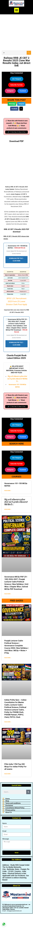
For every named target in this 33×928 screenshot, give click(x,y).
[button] (16, 10)
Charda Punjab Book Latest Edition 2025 (16, 356)
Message (5, 839)
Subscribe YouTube (16, 85)
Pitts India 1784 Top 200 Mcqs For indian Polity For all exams (15, 766)
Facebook (23, 91)
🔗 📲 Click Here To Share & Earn (16, 132)
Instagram (10, 91)
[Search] (28, 792)
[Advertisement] (16, 31)
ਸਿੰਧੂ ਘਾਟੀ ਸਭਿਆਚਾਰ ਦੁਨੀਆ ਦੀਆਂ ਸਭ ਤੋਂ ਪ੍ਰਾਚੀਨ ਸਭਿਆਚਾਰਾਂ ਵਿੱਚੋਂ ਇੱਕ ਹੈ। (16, 502)
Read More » (7, 490)
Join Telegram (16, 79)
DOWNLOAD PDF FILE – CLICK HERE (16, 259)
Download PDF (16, 141)
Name (4, 823)
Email (4, 831)
